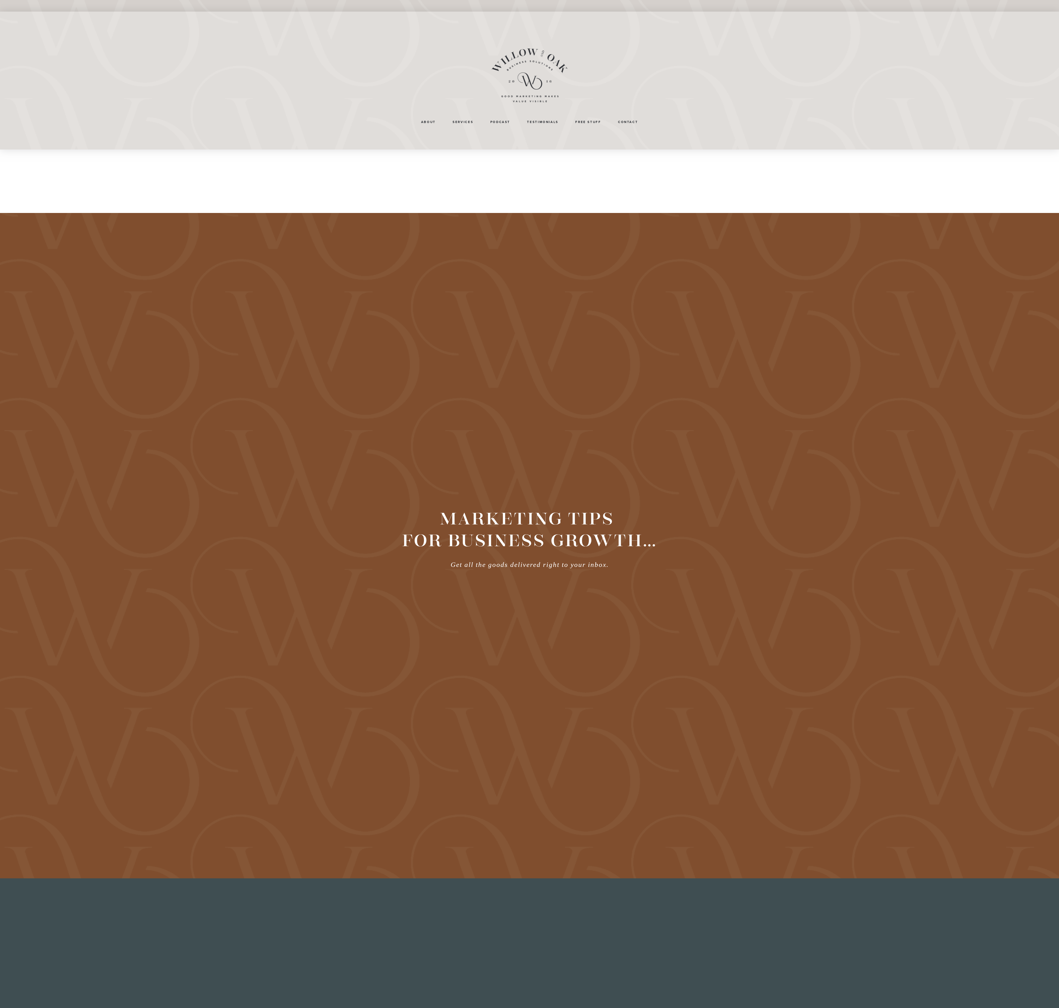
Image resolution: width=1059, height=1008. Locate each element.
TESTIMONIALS (542, 122)
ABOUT (428, 122)
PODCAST (500, 122)
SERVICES (463, 122)
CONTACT (628, 122)
